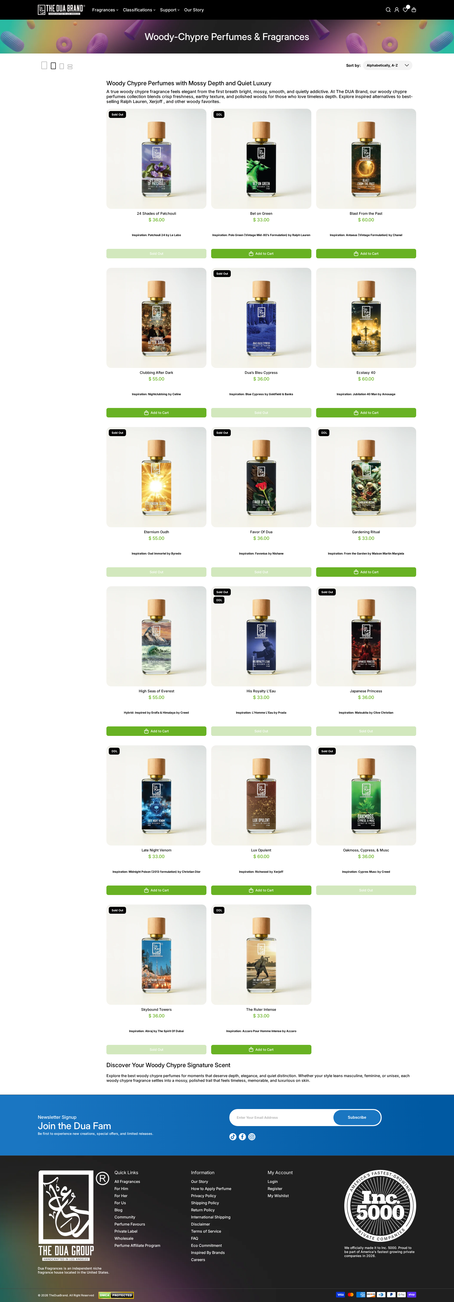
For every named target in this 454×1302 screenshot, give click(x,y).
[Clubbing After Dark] (156, 318)
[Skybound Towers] (156, 954)
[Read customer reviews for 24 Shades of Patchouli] (156, 225)
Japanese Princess (366, 691)
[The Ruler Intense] (261, 954)
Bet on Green (261, 213)
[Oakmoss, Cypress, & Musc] (366, 795)
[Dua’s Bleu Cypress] (261, 318)
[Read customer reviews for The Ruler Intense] (261, 1022)
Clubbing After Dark (156, 372)
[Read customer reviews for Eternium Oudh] (156, 544)
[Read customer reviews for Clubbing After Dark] (156, 385)
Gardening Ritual (366, 532)
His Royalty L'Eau (261, 691)
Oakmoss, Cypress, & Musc (366, 850)
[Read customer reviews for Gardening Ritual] (366, 544)
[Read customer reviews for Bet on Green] (261, 225)
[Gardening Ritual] (366, 477)
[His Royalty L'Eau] (261, 636)
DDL (219, 114)
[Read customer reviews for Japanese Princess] (366, 703)
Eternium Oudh (156, 532)
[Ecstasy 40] (366, 318)
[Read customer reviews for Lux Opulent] (261, 862)
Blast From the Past (366, 213)
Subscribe (357, 1117)
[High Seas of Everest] (156, 636)
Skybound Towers (156, 1009)
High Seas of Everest (156, 691)
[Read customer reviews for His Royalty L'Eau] (261, 703)
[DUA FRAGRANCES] (61, 10)
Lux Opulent (261, 850)
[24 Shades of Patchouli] (156, 159)
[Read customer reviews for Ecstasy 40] (366, 385)
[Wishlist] (405, 9)
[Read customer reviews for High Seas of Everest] (156, 703)
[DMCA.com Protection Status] (116, 1295)
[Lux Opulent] (261, 795)
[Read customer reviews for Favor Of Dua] (261, 544)
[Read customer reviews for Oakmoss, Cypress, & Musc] (366, 862)
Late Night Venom (156, 850)
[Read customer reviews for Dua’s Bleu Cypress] (261, 385)
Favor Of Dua (261, 532)
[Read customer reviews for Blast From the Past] (366, 225)
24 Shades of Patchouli (156, 213)
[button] (413, 9)
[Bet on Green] (261, 159)
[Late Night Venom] (156, 795)
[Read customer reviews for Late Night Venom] (156, 862)
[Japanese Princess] (366, 636)
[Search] (388, 9)
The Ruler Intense (261, 1009)
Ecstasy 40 (366, 372)
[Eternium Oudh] (156, 477)
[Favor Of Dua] (261, 477)
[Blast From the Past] (366, 159)
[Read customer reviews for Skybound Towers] (156, 1022)
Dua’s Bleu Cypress (261, 372)
